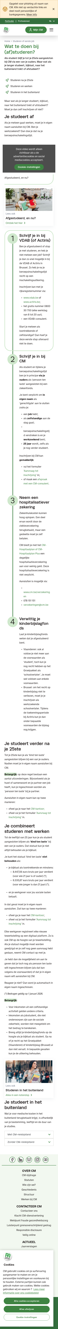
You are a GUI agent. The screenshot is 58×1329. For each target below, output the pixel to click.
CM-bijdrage (29, 1175)
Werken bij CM (29, 1199)
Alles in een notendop (17, 1095)
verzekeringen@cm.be (35, 604)
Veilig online (29, 1235)
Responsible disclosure (29, 1230)
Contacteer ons (29, 1210)
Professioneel (24, 21)
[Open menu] (51, 29)
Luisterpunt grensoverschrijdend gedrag (29, 1225)
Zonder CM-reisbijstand (21, 1142)
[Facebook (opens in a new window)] (12, 1160)
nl (50, 21)
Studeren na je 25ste (21, 80)
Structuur (29, 1194)
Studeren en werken (21, 86)
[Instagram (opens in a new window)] (37, 1160)
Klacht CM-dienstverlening (29, 1215)
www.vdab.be (30, 297)
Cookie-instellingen (29, 167)
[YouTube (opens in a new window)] (46, 1160)
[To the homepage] (6, 29)
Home (7, 41)
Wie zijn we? (29, 1184)
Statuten (29, 1180)
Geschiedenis (29, 1189)
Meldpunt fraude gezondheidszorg (29, 1220)
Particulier (9, 21)
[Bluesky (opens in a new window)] (29, 1160)
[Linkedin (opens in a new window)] (21, 1160)
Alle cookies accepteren (26, 1300)
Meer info (31, 14)
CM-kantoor (37, 808)
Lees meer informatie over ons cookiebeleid (24, 1291)
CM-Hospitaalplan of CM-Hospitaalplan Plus (32, 549)
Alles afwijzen (26, 1309)
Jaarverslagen (29, 1246)
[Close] (53, 9)
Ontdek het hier (14, 223)
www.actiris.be (31, 302)
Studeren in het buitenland (25, 92)
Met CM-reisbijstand (19, 1134)
